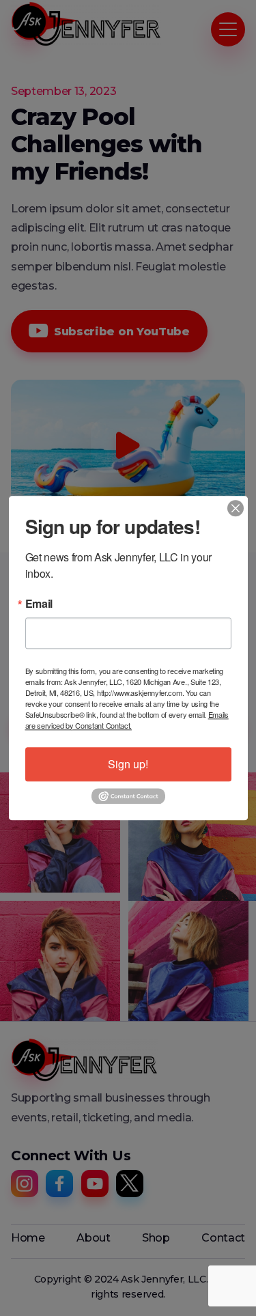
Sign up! (128, 764)
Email (39, 603)
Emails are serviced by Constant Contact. (127, 720)
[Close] (235, 508)
